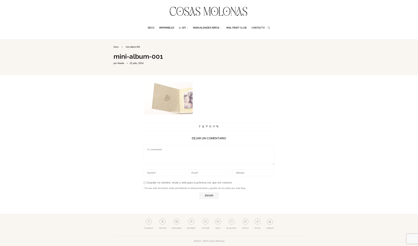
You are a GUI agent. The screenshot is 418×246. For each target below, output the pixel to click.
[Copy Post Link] (217, 126)
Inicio (116, 47)
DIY (184, 27)
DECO (151, 27)
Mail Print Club (236, 27)
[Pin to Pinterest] (207, 126)
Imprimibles (166, 27)
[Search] (268, 27)
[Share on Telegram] (214, 126)
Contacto (258, 27)
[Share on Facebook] (199, 126)
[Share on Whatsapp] (210, 126)
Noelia (121, 63)
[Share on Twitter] (203, 126)
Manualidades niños (206, 27)
